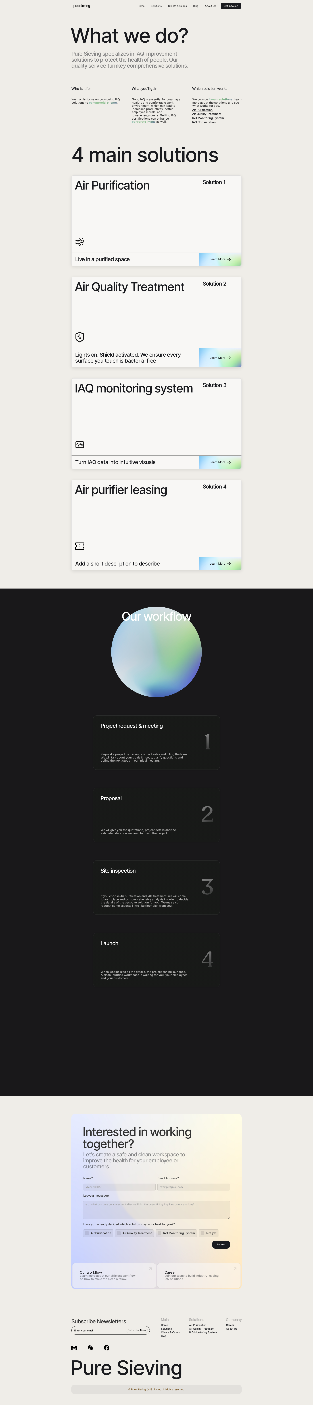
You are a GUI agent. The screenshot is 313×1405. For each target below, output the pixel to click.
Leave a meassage (96, 1195)
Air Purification (202, 110)
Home (141, 5)
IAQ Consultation (204, 122)
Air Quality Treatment (206, 114)
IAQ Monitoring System (208, 118)
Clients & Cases (177, 5)
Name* (88, 1178)
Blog (196, 5)
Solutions (156, 5)
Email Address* (168, 1178)
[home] (81, 6)
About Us (210, 5)
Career (230, 1325)
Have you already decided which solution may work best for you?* (129, 1224)
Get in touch (231, 5)
